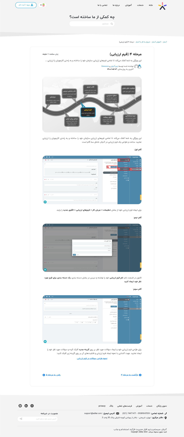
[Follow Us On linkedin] (26, 406)
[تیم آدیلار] (139, 67)
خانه (151, 5)
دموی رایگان (161, 406)
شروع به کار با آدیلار (143, 42)
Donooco (105, 66)
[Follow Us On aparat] (20, 406)
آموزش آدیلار (156, 42)
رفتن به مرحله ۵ (53, 375)
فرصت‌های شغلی (124, 406)
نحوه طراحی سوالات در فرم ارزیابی (92, 358)
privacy (102, 406)
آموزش (128, 5)
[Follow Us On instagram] (32, 406)
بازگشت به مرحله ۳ (129, 375)
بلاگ (111, 406)
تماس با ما (102, 5)
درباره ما (116, 5)
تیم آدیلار (114, 66)
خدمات (140, 5)
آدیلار (165, 42)
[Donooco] (137, 67)
